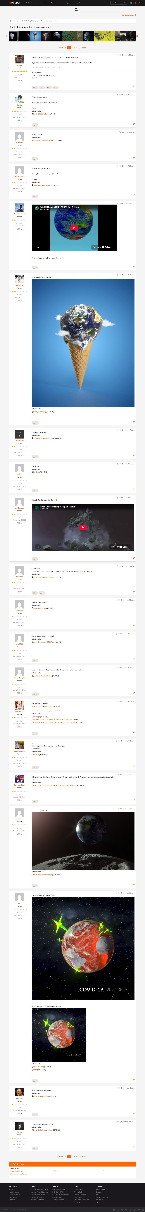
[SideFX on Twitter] (118, 1209)
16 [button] (84, 44)
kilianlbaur (19, 576)
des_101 (19, 1098)
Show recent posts (16, 1171)
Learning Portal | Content (39, 1192)
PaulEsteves (19, 285)
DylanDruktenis (19, 214)
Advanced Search (130, 15)
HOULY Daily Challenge (30, 21)
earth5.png (37, 717)
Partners (12, 1200)
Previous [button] (6, 36)
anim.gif (36, 1070)
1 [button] (60, 44)
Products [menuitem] (26, 3)
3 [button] (64, 44)
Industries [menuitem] (37, 3)
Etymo (19, 1132)
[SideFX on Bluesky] (126, 1209)
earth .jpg (36, 755)
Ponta (19, 105)
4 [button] (65, 44)
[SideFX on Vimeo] (134, 1209)
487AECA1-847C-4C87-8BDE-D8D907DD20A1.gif (52, 720)
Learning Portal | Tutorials (39, 1189)
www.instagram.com (51, 706)
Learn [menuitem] (59, 3)
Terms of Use (78, 1189)
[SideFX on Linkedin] (143, 1209)
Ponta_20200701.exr (41, 114)
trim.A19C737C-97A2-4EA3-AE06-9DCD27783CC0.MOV (55, 723)
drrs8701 (19, 644)
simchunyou (19, 508)
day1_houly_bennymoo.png (43, 875)
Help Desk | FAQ (57, 1192)
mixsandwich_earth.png (41, 185)
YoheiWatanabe (19, 751)
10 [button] (75, 44)
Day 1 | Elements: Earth (48, 21)
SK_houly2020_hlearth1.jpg (43, 438)
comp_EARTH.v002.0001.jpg (43, 577)
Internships (99, 1200)
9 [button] (73, 44)
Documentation (57, 1197)
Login (139, 3)
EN (133, 3)
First (61, 48)
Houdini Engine (14, 1192)
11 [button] (76, 44)
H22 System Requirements (61, 1194)
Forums (17, 21)
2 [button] (62, 44)
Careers (98, 1192)
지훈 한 (19, 474)
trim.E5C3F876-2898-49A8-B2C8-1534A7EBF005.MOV (54, 786)
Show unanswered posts (18, 1174)
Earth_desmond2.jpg (40, 1096)
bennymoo (19, 610)
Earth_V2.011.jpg (39, 412)
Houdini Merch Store (102, 1197)
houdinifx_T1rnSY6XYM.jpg (43, 140)
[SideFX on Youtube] (139, 1209)
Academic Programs (37, 1200)
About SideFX (100, 1189)
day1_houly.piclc (39, 608)
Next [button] (137, 36)
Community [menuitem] (49, 3)
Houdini (11, 1189)
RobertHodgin (19, 678)
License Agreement (80, 1194)
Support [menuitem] (68, 3)
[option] (14, 36)
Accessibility (78, 1197)
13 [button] (79, 44)
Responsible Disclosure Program (82, 1201)
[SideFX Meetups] (131, 1209)
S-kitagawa (19, 440)
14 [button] (81, 44)
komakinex (19, 712)
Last (84, 48)
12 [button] (78, 44)
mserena (19, 142)
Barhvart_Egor (19, 785)
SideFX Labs (13, 1197)
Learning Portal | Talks (38, 1194)
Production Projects (37, 1197)
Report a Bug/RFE (58, 1200)
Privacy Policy (78, 1192)
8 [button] (71, 44)
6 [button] (68, 44)
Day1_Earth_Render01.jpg (42, 1130)
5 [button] (67, 44)
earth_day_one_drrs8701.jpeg (44, 642)
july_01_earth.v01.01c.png (42, 676)
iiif (19, 903)
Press (98, 1194)
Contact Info (100, 1202)
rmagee (19, 65)
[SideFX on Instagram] (122, 1209)
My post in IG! (37, 706)
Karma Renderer (14, 1194)
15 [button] (83, 44)
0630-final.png (38, 1067)
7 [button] (70, 44)
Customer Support (58, 1189)
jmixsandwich (19, 176)
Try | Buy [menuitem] (79, 3)
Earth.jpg (36, 472)
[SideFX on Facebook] (114, 1209)
